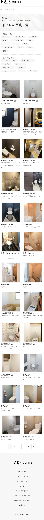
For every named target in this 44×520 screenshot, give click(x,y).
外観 (30, 47)
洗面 (30, 40)
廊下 (20, 47)
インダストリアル (9, 60)
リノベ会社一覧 (22, 481)
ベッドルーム (17, 40)
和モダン (33, 71)
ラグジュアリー (8, 71)
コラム (22, 486)
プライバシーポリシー (22, 495)
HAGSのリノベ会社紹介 (22, 500)
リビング (33, 37)
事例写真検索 (22, 471)
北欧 (21, 71)
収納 (4, 40)
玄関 (25, 44)
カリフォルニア (27, 60)
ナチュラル (19, 64)
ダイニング (19, 37)
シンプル (6, 64)
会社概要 (22, 505)
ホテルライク (7, 67)
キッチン (6, 37)
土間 (16, 44)
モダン (21, 67)
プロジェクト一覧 (22, 476)
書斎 (4, 51)
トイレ (5, 44)
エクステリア (7, 47)
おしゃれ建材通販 (22, 491)
